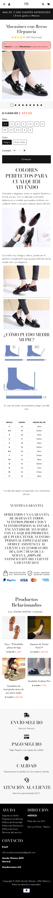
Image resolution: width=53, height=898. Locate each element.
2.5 (18, 130)
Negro (7, 142)
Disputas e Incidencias (12, 819)
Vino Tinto (20, 142)
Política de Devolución (12, 825)
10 (5, 130)
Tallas (4, 119)
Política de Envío (10, 829)
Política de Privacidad (12, 822)
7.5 (30, 124)
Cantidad (6, 150)
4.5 (5, 124)
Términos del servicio (12, 832)
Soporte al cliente (10, 815)
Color (4, 137)
